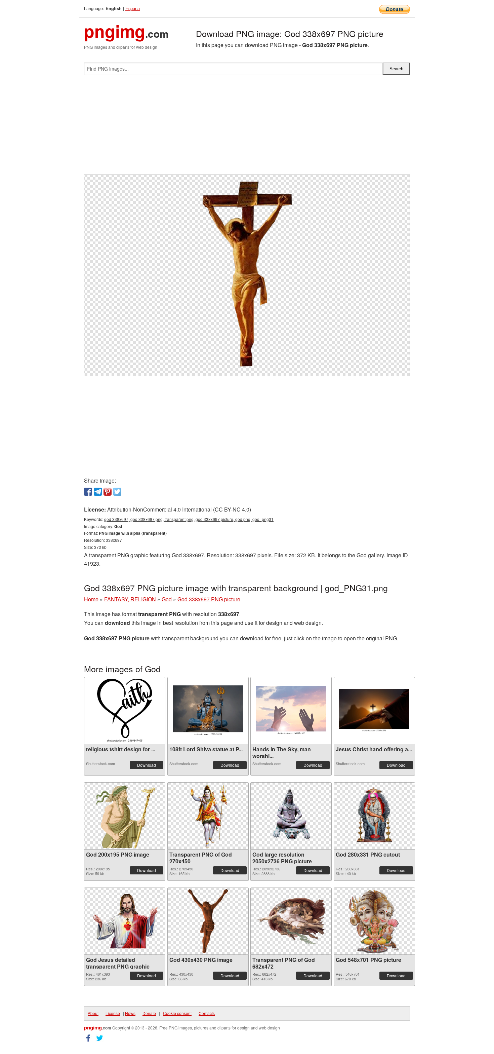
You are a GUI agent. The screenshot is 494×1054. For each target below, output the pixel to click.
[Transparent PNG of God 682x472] (291, 921)
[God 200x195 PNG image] (125, 816)
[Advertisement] (247, 127)
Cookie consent (177, 1013)
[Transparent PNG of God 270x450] (208, 816)
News (130, 1013)
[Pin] (108, 492)
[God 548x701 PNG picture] (374, 921)
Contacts (207, 1013)
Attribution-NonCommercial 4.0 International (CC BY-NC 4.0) (179, 509)
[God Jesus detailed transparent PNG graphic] (124, 921)
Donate (149, 1013)
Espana (132, 8)
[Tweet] (117, 492)
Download (146, 765)
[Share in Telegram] (98, 492)
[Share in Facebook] (88, 492)
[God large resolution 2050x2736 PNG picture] (291, 816)
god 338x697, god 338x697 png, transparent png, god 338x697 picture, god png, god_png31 (189, 519)
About (93, 1013)
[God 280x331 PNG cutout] (374, 816)
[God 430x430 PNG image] (208, 921)
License (113, 1013)
